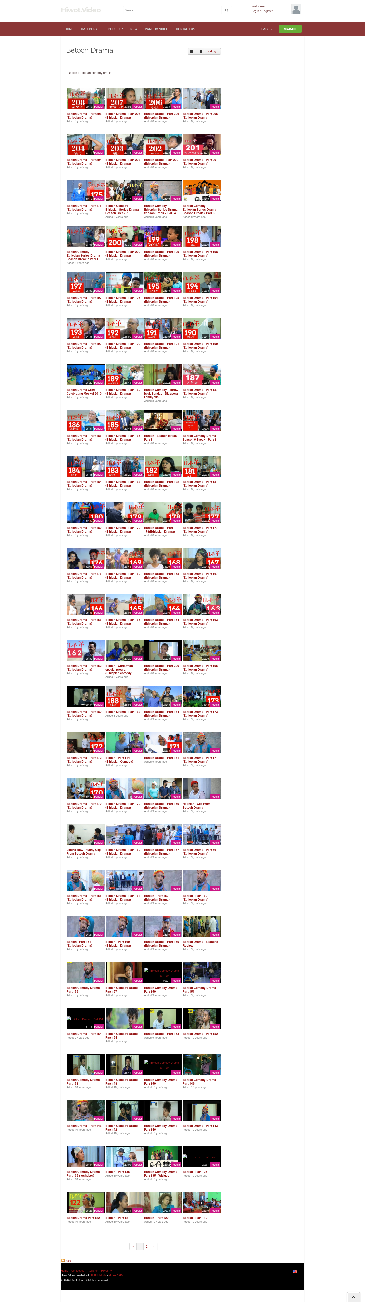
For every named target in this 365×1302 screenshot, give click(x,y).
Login (255, 11)
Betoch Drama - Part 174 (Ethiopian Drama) (161, 713)
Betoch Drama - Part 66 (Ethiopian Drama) (199, 851)
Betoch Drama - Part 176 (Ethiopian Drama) (84, 575)
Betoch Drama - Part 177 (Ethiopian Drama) (200, 529)
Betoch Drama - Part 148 (84, 1125)
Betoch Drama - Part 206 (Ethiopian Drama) (161, 115)
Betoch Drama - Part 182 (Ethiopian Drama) (161, 483)
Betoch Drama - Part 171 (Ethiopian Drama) (200, 759)
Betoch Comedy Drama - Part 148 (122, 1081)
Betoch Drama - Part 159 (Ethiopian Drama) (161, 943)
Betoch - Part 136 (117, 1171)
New (133, 29)
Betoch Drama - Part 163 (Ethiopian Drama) (200, 621)
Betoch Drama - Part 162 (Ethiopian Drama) (84, 667)
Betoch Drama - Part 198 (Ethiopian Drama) (200, 253)
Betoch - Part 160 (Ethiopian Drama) (118, 943)
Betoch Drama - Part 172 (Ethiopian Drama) (84, 759)
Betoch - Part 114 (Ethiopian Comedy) (119, 759)
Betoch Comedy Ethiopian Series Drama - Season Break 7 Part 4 (161, 209)
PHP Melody (98, 1275)
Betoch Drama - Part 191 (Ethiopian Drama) (161, 345)
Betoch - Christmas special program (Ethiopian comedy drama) (119, 671)
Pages (266, 29)
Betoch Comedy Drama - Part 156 (200, 989)
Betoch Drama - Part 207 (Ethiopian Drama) (122, 115)
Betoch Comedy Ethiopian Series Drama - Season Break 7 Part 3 (200, 209)
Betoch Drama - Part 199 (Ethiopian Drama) (161, 253)
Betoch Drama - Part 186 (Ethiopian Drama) (84, 437)
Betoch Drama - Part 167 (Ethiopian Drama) (200, 575)
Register (267, 11)
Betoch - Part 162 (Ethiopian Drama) (195, 897)
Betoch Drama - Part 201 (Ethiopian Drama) (200, 161)
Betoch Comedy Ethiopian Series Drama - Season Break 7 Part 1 (84, 255)
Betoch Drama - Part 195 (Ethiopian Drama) (161, 299)
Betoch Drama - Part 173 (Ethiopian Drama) (200, 713)
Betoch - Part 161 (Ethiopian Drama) (79, 943)
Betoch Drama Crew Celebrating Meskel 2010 (84, 391)
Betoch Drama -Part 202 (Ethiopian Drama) (161, 161)
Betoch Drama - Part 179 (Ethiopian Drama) (122, 529)
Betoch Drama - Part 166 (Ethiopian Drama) (84, 621)
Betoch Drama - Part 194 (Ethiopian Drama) (200, 299)
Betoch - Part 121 (117, 1217)
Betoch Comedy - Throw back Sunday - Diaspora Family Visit (161, 393)
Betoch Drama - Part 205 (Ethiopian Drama (200, 115)
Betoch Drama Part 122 (83, 1217)
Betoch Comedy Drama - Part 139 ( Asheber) (84, 1173)
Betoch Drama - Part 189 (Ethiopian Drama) (122, 391)
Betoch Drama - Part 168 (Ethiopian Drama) (161, 575)
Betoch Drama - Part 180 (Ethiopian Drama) (84, 529)
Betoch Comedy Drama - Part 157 (122, 989)
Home (69, 29)
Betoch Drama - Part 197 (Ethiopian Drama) (84, 299)
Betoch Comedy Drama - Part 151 (84, 1081)
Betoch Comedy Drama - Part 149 (200, 1081)
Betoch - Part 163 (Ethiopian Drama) (157, 897)
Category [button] (89, 29)
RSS (68, 1260)
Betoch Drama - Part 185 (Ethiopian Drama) (122, 437)
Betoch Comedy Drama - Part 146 (161, 1127)
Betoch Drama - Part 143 (200, 1125)
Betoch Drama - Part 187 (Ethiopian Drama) (200, 391)
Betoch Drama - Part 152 (200, 1033)
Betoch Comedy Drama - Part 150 (161, 989)
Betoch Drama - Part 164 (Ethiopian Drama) (161, 621)
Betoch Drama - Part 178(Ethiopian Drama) (159, 529)
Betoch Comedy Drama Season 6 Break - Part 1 (199, 437)
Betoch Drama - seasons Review (200, 943)
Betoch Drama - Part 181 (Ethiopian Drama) (200, 483)
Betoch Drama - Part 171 (161, 757)
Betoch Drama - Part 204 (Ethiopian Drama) (84, 161)
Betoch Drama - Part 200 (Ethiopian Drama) (122, 253)
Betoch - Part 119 (195, 1217)
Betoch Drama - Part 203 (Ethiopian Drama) (122, 161)
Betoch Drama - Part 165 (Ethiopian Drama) (122, 621)
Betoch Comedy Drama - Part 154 (122, 1035)
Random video (156, 29)
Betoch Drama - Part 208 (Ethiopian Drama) (84, 115)
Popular (115, 29)
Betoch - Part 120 (156, 1217)
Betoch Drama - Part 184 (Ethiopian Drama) (84, 483)
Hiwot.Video (80, 10)
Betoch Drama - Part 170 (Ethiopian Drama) (84, 805)
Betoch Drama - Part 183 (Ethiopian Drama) (122, 483)
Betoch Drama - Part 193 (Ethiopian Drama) (84, 345)
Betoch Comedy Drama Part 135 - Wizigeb (160, 1173)
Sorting (211, 51)
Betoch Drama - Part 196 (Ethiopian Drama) (122, 299)
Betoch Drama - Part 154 (84, 1033)
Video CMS (116, 1275)
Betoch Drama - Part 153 (161, 1033)
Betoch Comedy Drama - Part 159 (84, 989)
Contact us (185, 29)
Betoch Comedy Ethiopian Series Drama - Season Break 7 (123, 209)
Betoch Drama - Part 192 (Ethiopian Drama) (122, 345)
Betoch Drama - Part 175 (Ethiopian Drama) (84, 207)
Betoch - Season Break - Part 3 (161, 437)
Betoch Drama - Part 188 (122, 711)
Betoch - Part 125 (195, 1171)
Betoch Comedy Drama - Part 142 (122, 1127)
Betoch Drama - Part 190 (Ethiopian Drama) (200, 345)
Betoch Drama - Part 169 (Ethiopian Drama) (122, 575)
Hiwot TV (106, 1270)
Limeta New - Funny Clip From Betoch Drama (84, 851)
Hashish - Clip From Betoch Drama (197, 805)
